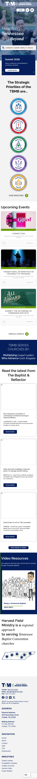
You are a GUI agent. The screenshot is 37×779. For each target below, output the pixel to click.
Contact (4, 743)
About (4, 740)
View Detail (29, 243)
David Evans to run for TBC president (17, 522)
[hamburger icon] (32, 10)
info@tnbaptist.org (15, 692)
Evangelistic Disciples (9, 763)
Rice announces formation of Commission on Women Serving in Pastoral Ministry (16, 415)
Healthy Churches (8, 766)
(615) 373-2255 (12, 690)
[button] (34, 72)
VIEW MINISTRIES (16, 196)
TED (3, 748)
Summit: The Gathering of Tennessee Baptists (18, 312)
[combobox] (18, 47)
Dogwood (15, 703)
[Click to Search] (27, 10)
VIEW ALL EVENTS (16, 334)
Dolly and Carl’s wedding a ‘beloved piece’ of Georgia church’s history (16, 470)
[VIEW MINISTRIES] (26, 195)
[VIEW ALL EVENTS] (27, 334)
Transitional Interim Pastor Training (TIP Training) (18, 273)
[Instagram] (6, 697)
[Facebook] (3, 697)
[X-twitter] (14, 697)
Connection (18, 234)
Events (4, 738)
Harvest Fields (7, 768)
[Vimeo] (10, 697)
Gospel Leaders (7, 760)
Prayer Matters (7, 771)
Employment (6, 751)
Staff (3, 746)
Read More (10, 432)
